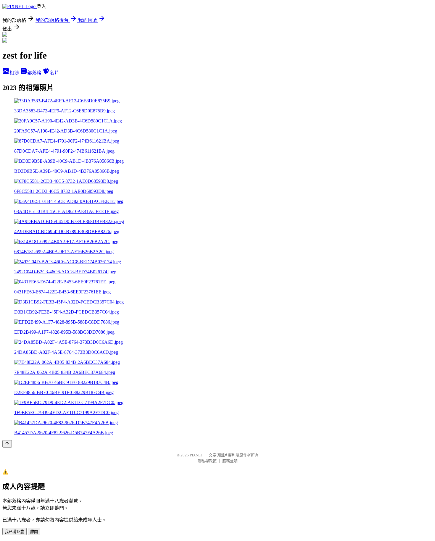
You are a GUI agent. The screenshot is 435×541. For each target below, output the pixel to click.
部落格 (35, 72)
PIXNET (196, 455)
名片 (54, 72)
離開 (34, 531)
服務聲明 (230, 461)
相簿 (14, 72)
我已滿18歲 (14, 531)
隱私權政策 (207, 461)
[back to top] (7, 444)
